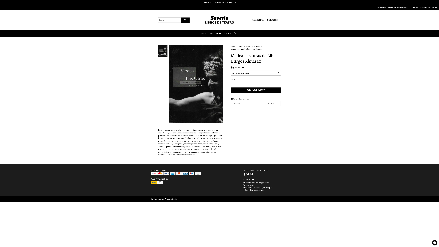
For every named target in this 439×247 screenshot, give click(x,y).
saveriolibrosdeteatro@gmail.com (257, 182)
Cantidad (233, 79)
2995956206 (249, 185)
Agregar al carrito (256, 90)
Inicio (203, 33)
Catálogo (213, 33)
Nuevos (257, 46)
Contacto (227, 33)
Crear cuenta (257, 20)
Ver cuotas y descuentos (240, 73)
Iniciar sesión (273, 20)
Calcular (270, 103)
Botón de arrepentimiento (254, 190)
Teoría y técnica (244, 46)
